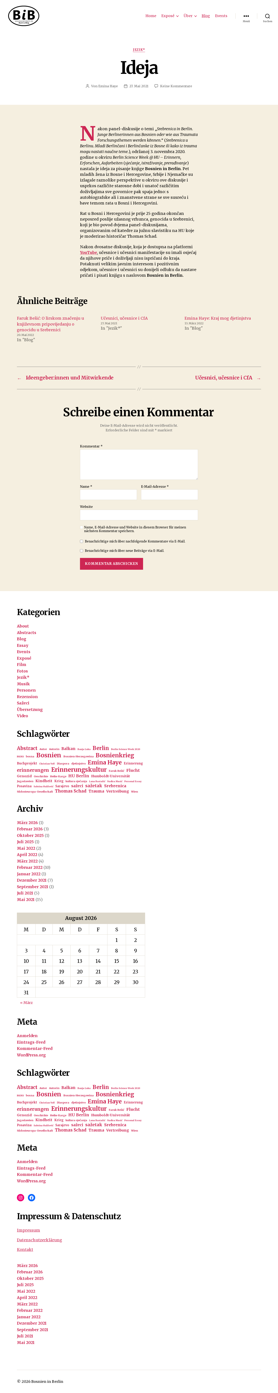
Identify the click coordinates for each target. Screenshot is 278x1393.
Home (151, 16)
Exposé (167, 16)
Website (86, 507)
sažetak (93, 785)
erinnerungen (33, 770)
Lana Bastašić (97, 781)
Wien (134, 791)
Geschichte (41, 776)
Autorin (54, 749)
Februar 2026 (30, 829)
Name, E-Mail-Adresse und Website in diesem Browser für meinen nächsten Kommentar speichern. (135, 529)
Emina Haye (108, 86)
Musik (23, 683)
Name (86, 487)
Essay (22, 645)
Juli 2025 (25, 841)
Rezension (27, 696)
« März (26, 1002)
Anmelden (27, 1035)
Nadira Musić (114, 781)
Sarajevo (62, 786)
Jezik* (139, 50)
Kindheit (43, 781)
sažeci (77, 786)
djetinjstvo (78, 763)
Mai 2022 (26, 848)
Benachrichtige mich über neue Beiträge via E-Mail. (124, 551)
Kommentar (91, 446)
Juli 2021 (25, 893)
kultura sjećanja (76, 781)
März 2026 (27, 822)
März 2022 (27, 861)
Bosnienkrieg (115, 755)
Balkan (68, 748)
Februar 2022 (30, 867)
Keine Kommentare (176, 86)
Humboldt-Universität (110, 776)
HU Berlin (78, 775)
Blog (206, 16)
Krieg (58, 781)
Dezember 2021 (32, 880)
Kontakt (25, 1249)
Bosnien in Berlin (47, 1381)
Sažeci (23, 703)
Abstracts (26, 632)
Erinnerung (133, 763)
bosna (30, 756)
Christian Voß (47, 763)
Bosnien (48, 755)
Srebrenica (115, 785)
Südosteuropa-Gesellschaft (35, 791)
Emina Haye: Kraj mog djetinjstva (218, 318)
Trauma (96, 791)
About (23, 626)
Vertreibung (117, 791)
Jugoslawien (25, 781)
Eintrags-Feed (31, 1042)
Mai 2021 (26, 899)
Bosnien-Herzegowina (78, 756)
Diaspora (63, 763)
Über (188, 16)
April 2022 (27, 854)
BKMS (20, 756)
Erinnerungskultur (79, 769)
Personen (26, 690)
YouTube (88, 252)
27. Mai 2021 (138, 86)
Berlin (101, 748)
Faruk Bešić (116, 771)
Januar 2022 (28, 873)
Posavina (24, 786)
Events (221, 16)
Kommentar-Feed (34, 1048)
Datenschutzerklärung (39, 1240)
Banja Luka (84, 749)
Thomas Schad (70, 791)
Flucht (133, 770)
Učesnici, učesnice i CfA (124, 318)
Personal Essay (132, 781)
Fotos (22, 671)
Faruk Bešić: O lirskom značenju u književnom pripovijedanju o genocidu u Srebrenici (50, 324)
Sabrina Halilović (43, 786)
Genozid (24, 776)
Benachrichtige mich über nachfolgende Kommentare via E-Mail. (135, 541)
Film (21, 664)
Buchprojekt (27, 763)
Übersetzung (30, 709)
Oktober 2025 (30, 835)
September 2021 (32, 886)
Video (22, 715)
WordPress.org (31, 1055)
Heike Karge (58, 776)
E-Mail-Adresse (155, 487)
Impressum (28, 1230)
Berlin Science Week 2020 (125, 749)
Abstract (27, 748)
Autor (43, 749)
